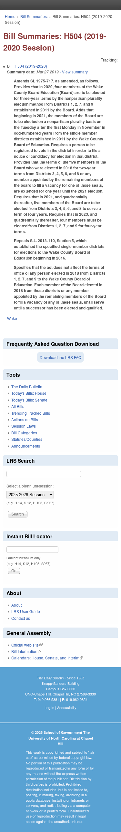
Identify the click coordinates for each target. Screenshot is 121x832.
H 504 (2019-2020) (30, 66)
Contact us (20, 618)
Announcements (25, 446)
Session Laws (23, 426)
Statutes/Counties (26, 439)
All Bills (17, 406)
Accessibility (66, 707)
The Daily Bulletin (26, 386)
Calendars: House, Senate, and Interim (47, 657)
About (16, 605)
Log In (49, 707)
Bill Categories (24, 432)
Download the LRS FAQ (60, 357)
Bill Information (26, 651)
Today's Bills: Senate (29, 399)
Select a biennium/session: (30, 485)
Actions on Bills (24, 419)
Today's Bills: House (28, 393)
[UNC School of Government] (59, 5)
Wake (12, 318)
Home (10, 16)
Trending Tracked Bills (30, 413)
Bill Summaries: (34, 16)
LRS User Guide (25, 611)
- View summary (73, 71)
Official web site (27, 645)
